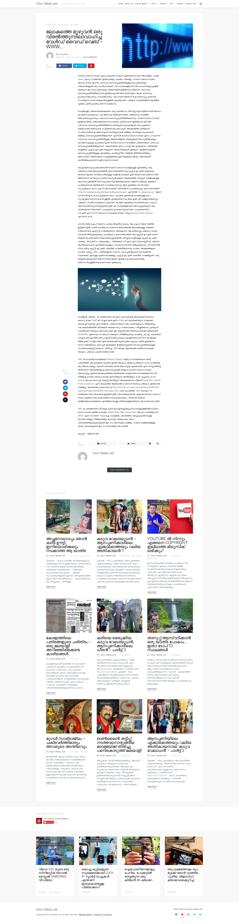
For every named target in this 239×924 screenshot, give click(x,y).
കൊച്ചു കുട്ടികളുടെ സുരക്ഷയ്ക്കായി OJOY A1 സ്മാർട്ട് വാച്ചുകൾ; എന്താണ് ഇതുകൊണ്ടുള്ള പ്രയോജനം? (97, 878)
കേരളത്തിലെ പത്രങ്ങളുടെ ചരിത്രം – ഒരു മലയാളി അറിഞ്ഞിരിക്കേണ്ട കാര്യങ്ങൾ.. (68, 645)
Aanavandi (51, 25)
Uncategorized (132, 844)
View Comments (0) (119, 470)
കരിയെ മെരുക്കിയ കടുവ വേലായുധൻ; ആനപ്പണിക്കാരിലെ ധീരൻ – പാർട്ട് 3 (115, 643)
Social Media (141, 4)
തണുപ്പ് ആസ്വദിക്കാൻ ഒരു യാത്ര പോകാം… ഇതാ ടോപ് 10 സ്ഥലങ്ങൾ (169, 643)
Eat (171, 4)
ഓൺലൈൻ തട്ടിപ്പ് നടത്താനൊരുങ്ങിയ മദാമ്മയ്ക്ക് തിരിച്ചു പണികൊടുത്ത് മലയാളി (119, 744)
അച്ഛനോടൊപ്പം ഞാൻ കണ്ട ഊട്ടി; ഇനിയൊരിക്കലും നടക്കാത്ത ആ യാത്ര (66, 544)
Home (120, 4)
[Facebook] (176, 915)
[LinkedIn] (200, 915)
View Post (51, 587)
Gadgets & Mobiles (49, 844)
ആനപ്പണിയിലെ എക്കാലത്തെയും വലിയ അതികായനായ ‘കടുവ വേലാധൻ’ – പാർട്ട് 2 (169, 744)
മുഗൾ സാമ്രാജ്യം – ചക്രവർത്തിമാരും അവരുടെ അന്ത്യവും (66, 742)
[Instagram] (188, 915)
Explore (167, 603)
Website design (85, 914)
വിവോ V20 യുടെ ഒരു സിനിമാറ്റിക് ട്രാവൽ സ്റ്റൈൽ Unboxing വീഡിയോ (54, 874)
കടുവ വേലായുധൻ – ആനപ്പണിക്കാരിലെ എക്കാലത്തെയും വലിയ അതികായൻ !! (119, 544)
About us (129, 4)
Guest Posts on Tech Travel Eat (188, 909)
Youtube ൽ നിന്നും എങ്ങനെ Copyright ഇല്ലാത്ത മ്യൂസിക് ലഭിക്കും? (167, 544)
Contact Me (190, 4)
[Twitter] (194, 915)
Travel (163, 4)
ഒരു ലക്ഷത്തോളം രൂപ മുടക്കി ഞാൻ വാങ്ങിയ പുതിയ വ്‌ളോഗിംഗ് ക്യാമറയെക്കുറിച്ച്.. (182, 874)
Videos (180, 4)
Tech (153, 4)
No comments (90, 57)
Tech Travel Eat (47, 3)
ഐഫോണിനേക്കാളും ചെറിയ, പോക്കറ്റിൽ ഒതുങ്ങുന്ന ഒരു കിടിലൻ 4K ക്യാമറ (139, 874)
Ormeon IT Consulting (103, 914)
